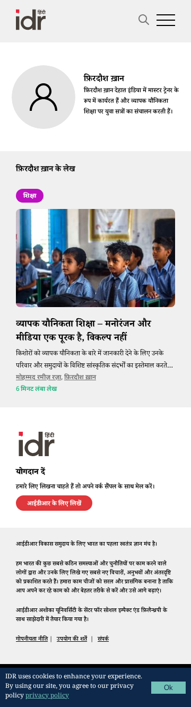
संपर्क (103, 639)
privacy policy (47, 697)
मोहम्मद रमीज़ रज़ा (38, 377)
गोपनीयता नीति (32, 639)
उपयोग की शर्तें (72, 639)
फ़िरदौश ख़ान (80, 377)
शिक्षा (29, 197)
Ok (168, 688)
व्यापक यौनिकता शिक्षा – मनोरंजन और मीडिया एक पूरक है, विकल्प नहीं (83, 332)
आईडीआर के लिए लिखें (54, 505)
